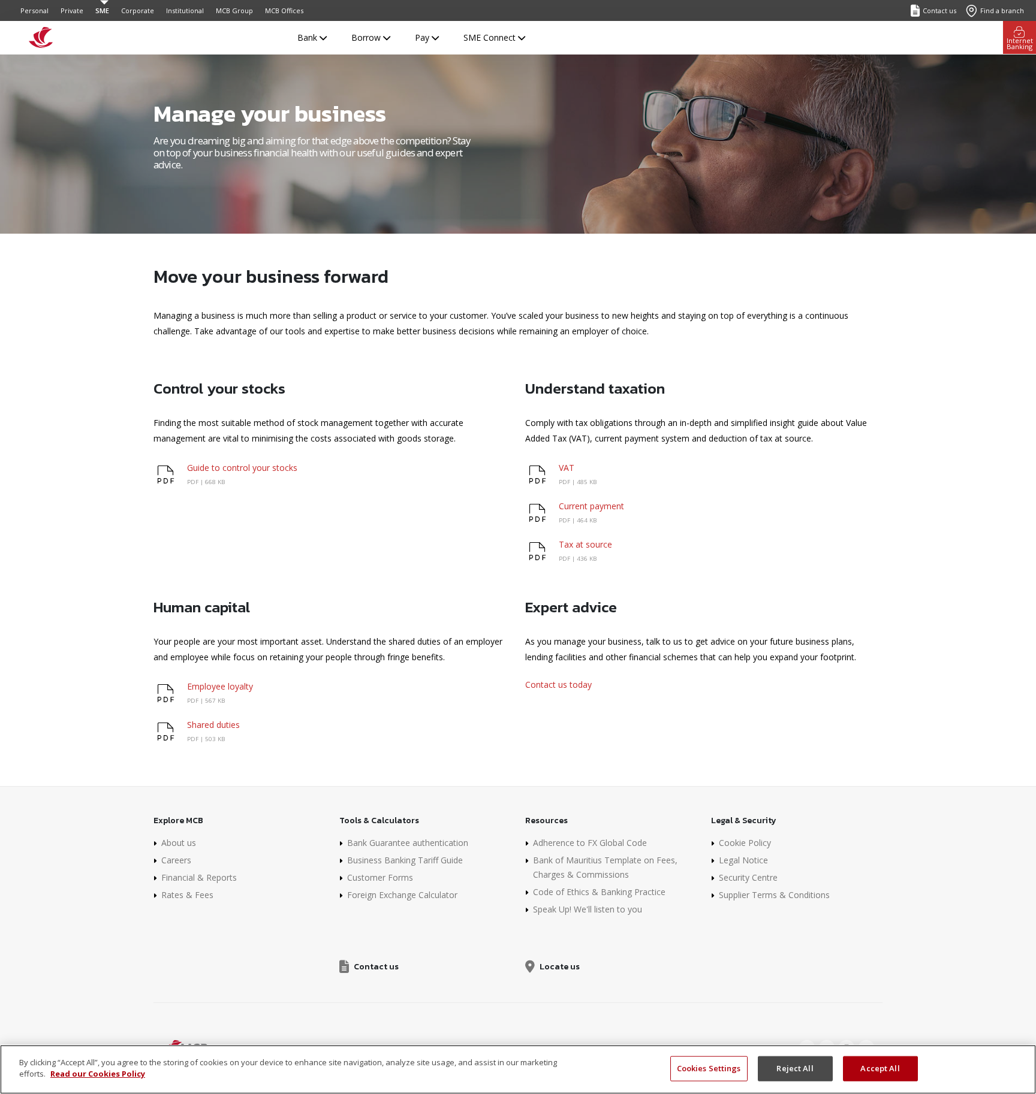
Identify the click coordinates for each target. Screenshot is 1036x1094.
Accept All (879, 1068)
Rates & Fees (187, 894)
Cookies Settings (709, 1068)
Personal (34, 10)
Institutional (185, 10)
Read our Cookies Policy (97, 1073)
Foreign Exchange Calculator (402, 894)
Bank (308, 37)
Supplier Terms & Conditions (774, 894)
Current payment (591, 506)
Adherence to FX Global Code (590, 842)
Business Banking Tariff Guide (405, 860)
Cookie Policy (745, 842)
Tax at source (585, 544)
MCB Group (234, 10)
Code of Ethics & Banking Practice (599, 891)
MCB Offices (284, 10)
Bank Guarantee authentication (407, 842)
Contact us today (558, 684)
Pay (423, 37)
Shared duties (213, 724)
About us (178, 842)
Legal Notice (743, 860)
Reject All (794, 1068)
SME (102, 10)
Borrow (367, 37)
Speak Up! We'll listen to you (587, 909)
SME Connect (490, 37)
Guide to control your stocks (242, 467)
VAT (566, 467)
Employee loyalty (220, 686)
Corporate (137, 10)
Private (72, 10)
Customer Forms (380, 877)
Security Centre (748, 877)
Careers (176, 860)
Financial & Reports (199, 877)
